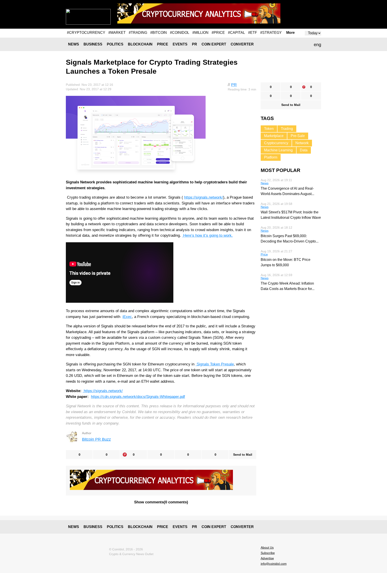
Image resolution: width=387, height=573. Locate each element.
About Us (267, 547)
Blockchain (140, 44)
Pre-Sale (298, 136)
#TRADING (138, 32)
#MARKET (117, 32)
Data (303, 150)
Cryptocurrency (276, 143)
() (161, 502)
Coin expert (214, 44)
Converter (242, 44)
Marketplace (274, 136)
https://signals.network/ (203, 197)
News (73, 44)
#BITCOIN (158, 32)
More (290, 32)
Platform (270, 157)
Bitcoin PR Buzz (96, 439)
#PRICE (218, 32)
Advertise (267, 558)
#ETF (252, 32)
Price (162, 44)
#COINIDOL (179, 32)
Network (302, 143)
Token (269, 129)
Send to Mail (242, 454)
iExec (127, 317)
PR (194, 44)
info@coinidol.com (274, 563)
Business (93, 44)
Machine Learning (278, 150)
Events (180, 44)
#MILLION (200, 32)
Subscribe (268, 553)
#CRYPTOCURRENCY (86, 32)
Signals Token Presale (215, 364)
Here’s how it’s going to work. (207, 235)
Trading (287, 129)
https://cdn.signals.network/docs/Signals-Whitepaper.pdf (138, 397)
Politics (115, 44)
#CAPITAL (236, 32)
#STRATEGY (271, 32)
